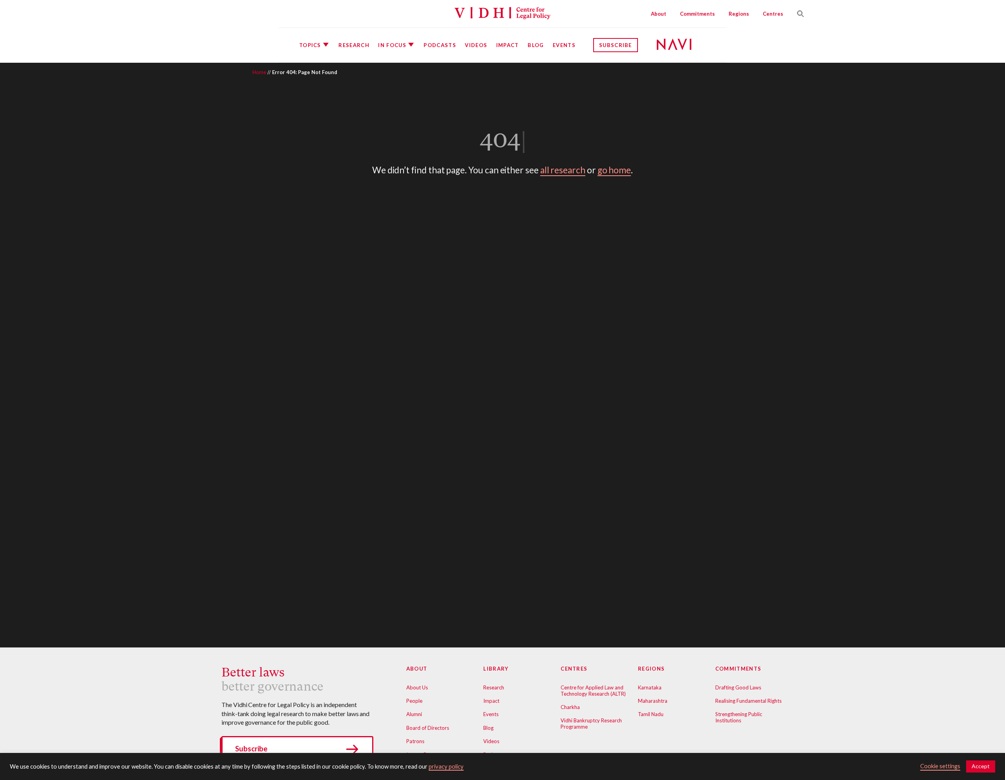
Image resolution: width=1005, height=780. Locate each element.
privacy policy (446, 766)
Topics (310, 45)
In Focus (392, 45)
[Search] (797, 13)
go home (614, 170)
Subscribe (615, 45)
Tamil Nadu (650, 714)
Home (259, 72)
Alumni (414, 714)
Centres (773, 14)
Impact (507, 45)
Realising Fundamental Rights (748, 701)
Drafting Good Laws (738, 687)
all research (562, 170)
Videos (476, 45)
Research (353, 45)
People (414, 701)
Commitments (697, 14)
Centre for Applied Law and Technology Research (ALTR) (593, 690)
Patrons (415, 741)
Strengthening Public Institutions (738, 717)
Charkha (570, 707)
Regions (739, 14)
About (658, 14)
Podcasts (440, 45)
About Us (417, 687)
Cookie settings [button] (940, 766)
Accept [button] (981, 766)
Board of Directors (427, 728)
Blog (536, 45)
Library (495, 668)
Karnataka (649, 687)
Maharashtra (652, 701)
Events (564, 45)
